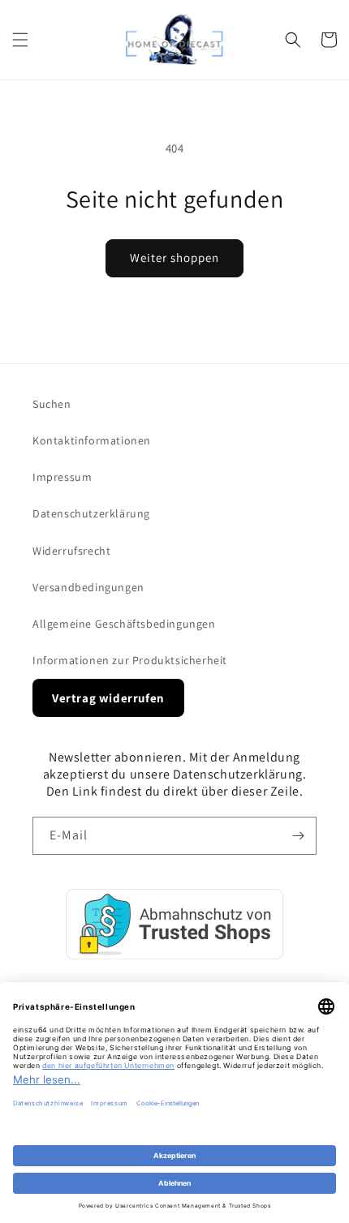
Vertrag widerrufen (108, 698)
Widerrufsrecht (71, 550)
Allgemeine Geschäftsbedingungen (124, 623)
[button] (20, 40)
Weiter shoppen (174, 257)
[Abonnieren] (298, 836)
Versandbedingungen (88, 587)
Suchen (51, 404)
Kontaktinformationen (91, 440)
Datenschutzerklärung (91, 513)
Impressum (62, 477)
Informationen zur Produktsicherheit (129, 660)
